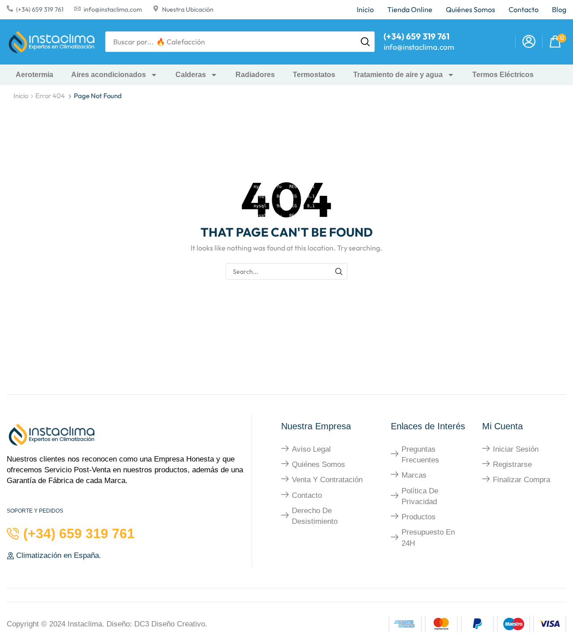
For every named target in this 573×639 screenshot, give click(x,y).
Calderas (190, 74)
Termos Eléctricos (503, 74)
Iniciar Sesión (516, 449)
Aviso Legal (311, 449)
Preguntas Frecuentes (420, 454)
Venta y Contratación (327, 479)
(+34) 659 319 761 (40, 9)
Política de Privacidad (420, 496)
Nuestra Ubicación (188, 9)
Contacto (307, 495)
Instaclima (85, 624)
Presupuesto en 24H (428, 537)
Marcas (414, 475)
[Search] (365, 42)
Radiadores (255, 74)
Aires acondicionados (108, 74)
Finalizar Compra (521, 479)
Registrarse (512, 464)
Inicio (20, 95)
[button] (529, 41)
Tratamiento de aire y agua (398, 74)
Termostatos (314, 74)
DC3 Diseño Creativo (169, 624)
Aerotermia (34, 74)
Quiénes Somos (318, 464)
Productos (419, 517)
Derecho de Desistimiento (315, 516)
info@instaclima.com (113, 9)
